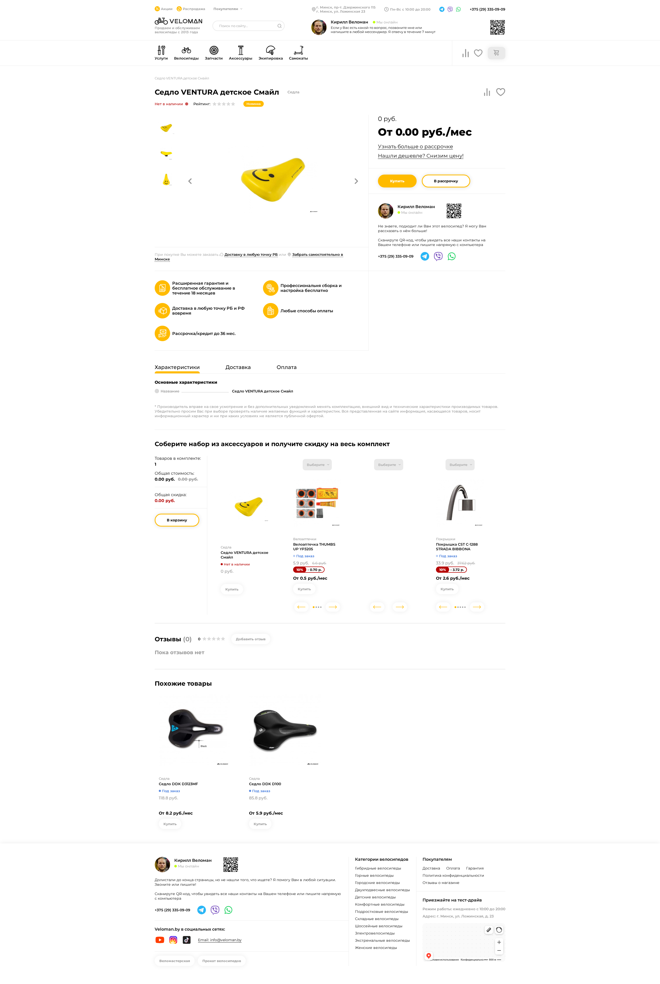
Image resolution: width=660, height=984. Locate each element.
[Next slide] (333, 607)
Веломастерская (174, 961)
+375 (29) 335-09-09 (487, 9)
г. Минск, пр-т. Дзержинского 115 (346, 7)
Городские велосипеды (377, 882)
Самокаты (298, 58)
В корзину (177, 520)
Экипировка (271, 58)
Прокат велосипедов (221, 961)
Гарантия (475, 868)
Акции (166, 9)
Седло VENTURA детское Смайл (244, 555)
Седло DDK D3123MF (178, 784)
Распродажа (194, 9)
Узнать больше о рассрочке (415, 146)
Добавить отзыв (251, 639)
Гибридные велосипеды (378, 868)
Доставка (431, 868)
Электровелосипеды (375, 933)
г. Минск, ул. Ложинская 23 (340, 11)
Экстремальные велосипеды (382, 940)
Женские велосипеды (376, 947)
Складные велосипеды (377, 918)
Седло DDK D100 (265, 784)
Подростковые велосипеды (381, 911)
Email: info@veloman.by (220, 940)
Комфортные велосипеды (380, 904)
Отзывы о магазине (441, 882)
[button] (190, 181)
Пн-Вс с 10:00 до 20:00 (410, 9)
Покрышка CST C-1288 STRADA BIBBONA (457, 546)
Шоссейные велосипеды (378, 926)
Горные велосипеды (374, 875)
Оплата (453, 868)
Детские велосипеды (375, 897)
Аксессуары (240, 58)
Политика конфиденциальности (453, 875)
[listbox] (317, 464)
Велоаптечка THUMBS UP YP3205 (314, 546)
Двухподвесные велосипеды (382, 890)
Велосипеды (186, 58)
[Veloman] (178, 21)
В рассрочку (446, 181)
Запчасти (214, 58)
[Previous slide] (301, 607)
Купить (397, 181)
